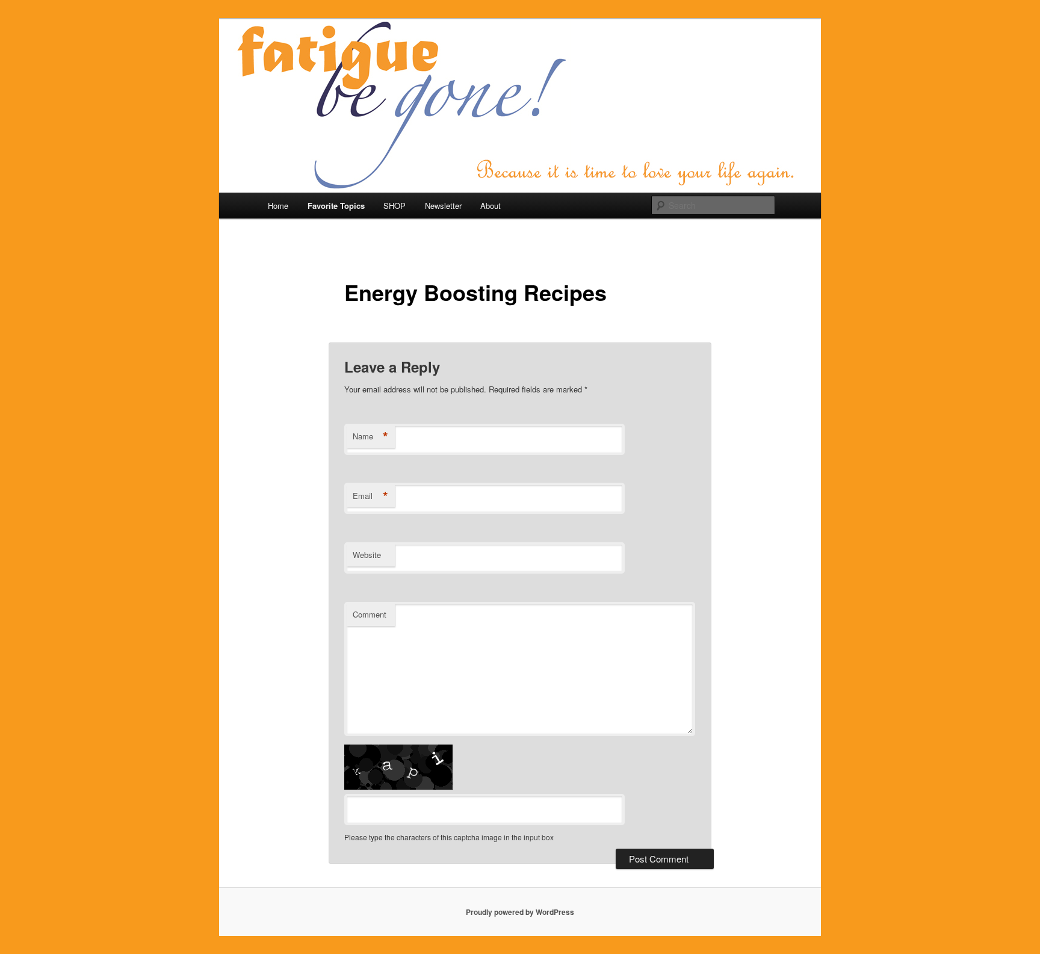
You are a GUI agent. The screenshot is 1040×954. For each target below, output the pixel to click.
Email (370, 496)
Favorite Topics (336, 205)
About (490, 205)
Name (370, 436)
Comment (369, 614)
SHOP (394, 205)
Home (278, 205)
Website (367, 554)
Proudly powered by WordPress (520, 911)
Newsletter (443, 205)
